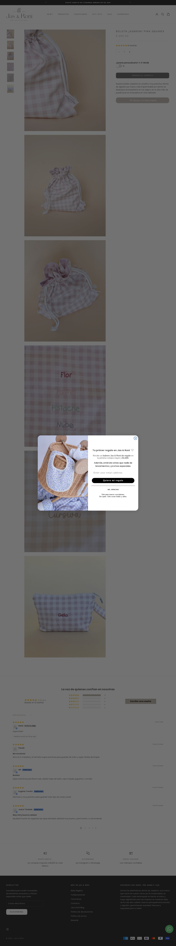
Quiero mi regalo (113, 480)
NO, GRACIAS (113, 489)
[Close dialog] (135, 438)
